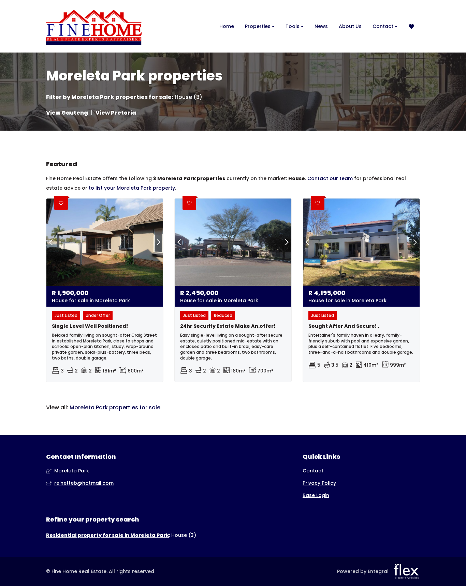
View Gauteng (67, 113)
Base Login (316, 495)
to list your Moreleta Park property (132, 188)
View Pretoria (116, 113)
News (321, 26)
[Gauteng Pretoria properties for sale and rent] (94, 26)
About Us (350, 26)
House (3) (188, 97)
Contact (384, 26)
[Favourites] (411, 26)
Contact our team (330, 178)
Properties (258, 26)
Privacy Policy (319, 483)
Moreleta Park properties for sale (121, 97)
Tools (293, 26)
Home (226, 26)
